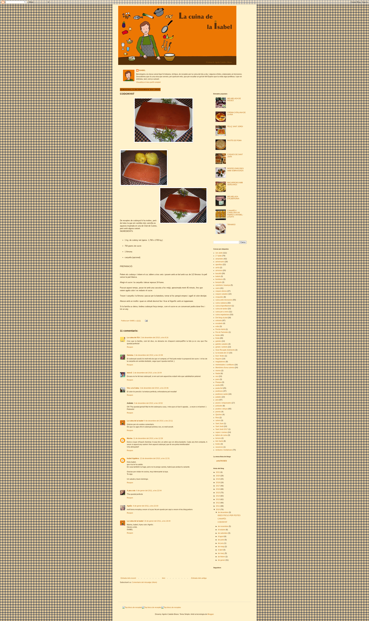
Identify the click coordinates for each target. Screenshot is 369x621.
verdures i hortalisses (223, 450)
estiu (217, 326)
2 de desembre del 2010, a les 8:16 (154, 338)
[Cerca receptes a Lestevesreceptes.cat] (132, 607)
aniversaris (219, 262)
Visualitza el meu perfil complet (148, 82)
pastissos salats (221, 394)
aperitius (218, 265)
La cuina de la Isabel (135, 421)
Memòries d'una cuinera (224, 368)
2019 (218, 479)
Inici (163, 578)
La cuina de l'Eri (133, 338)
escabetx (219, 323)
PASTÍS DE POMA (234, 140)
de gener (221, 560)
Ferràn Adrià (220, 329)
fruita (217, 338)
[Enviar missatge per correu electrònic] (146, 321)
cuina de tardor (221, 309)
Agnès (129, 506)
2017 (218, 486)
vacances (219, 447)
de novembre (223, 526)
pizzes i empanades (223, 403)
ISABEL (142, 70)
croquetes (219, 297)
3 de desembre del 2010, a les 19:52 (148, 403)
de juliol (221, 540)
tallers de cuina (221, 435)
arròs (217, 268)
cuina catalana (221, 303)
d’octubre (222, 530)
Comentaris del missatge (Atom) (144, 582)
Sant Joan (219, 424)
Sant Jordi (219, 426)
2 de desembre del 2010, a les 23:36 (154, 388)
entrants (218, 321)
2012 (218, 503)
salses (218, 420)
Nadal (217, 373)
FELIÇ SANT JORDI (235, 126)
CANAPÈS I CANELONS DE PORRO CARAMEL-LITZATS (235, 214)
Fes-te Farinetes (221, 332)
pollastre (218, 406)
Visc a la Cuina (133, 388)
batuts (217, 276)
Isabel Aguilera (133, 458)
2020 (218, 476)
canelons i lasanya (222, 285)
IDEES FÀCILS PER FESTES (229, 515)
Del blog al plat (221, 318)
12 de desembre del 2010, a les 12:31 (155, 458)
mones (218, 371)
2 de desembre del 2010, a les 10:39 (148, 355)
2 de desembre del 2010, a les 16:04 (147, 373)
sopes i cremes (221, 432)
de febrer (221, 557)
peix (217, 400)
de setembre (223, 533)
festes (217, 335)
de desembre (223, 512)
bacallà (218, 273)
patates (218, 397)
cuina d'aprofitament (223, 306)
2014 (218, 496)
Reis (217, 418)
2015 (218, 493)
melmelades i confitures (224, 365)
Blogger (211, 614)
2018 (218, 483)
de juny (221, 543)
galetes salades (221, 344)
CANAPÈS (222, 519)
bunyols (218, 282)
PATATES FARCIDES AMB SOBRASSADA (235, 169)
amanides (219, 259)
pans (217, 379)
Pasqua (218, 382)
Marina (129, 438)
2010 (218, 509)
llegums (218, 359)
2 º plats (218, 256)
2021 (218, 472)
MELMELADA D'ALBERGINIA (233, 198)
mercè (129, 373)
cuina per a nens (222, 312)
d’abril (220, 550)
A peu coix (131, 491)
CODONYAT (222, 522)
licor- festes (219, 356)
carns (217, 288)
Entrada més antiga (199, 578)
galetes (218, 341)
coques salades (221, 294)
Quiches (218, 415)
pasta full (219, 388)
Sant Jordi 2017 (221, 429)
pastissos (219, 391)
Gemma (130, 355)
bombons (219, 279)
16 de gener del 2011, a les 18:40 (157, 521)
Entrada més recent (128, 578)
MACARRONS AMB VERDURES (235, 184)
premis (218, 412)
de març (221, 553)
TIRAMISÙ (231, 225)
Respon (130, 347)
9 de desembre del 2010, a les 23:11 (158, 421)
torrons (218, 438)
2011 (218, 506)
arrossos (218, 270)
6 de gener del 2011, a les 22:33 (145, 506)
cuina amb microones (223, 300)
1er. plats (219, 253)
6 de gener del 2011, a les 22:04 (149, 491)
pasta (217, 385)
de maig (221, 547)
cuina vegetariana (222, 315)
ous (216, 376)
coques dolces (221, 291)
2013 (218, 499)
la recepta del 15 (222, 353)
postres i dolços (221, 409)
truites (217, 444)
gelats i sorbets (221, 347)
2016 (218, 489)
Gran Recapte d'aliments (225, 350)
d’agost (221, 536)
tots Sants (219, 441)
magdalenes (220, 362)
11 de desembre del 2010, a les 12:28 (148, 438)
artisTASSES (221, 461)
